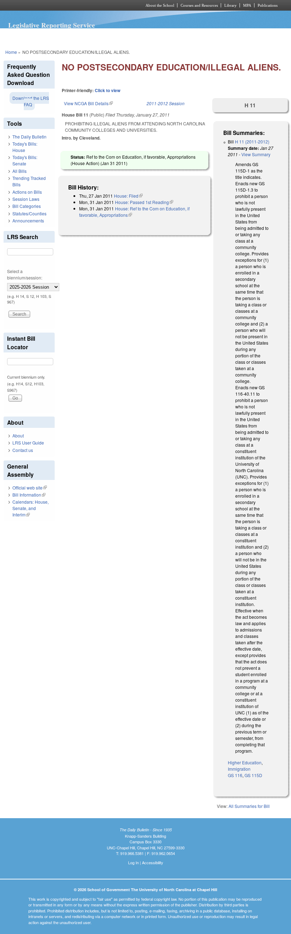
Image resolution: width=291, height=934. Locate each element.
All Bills (19, 171)
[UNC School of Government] (64, 5)
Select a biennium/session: (24, 274)
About (18, 435)
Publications (268, 5)
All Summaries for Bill (249, 806)
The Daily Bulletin (29, 137)
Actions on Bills (27, 192)
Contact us (22, 450)
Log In (133, 862)
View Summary (255, 154)
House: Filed (128, 196)
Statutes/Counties (29, 213)
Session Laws (25, 199)
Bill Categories (26, 206)
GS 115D (253, 775)
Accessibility (152, 862)
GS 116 (235, 775)
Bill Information (28, 495)
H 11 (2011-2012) (252, 141)
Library (230, 5)
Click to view (107, 90)
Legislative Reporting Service (51, 25)
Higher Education (245, 762)
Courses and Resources (199, 5)
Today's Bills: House (24, 147)
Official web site (29, 488)
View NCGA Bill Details (88, 103)
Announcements (28, 220)
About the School (160, 5)
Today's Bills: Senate (24, 160)
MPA (247, 5)
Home (11, 52)
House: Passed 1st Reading (144, 202)
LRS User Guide (28, 443)
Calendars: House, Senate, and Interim (30, 508)
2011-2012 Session (166, 103)
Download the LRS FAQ (30, 101)
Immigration (239, 769)
